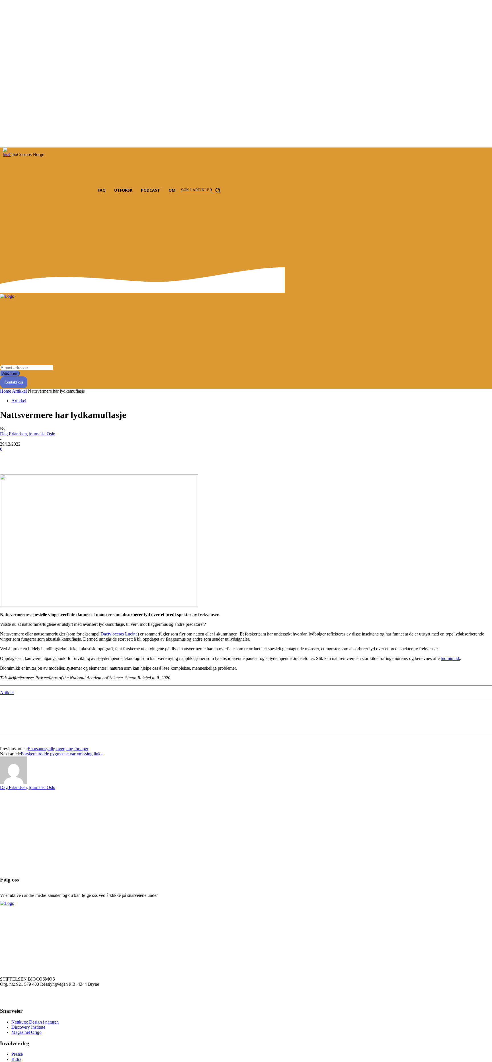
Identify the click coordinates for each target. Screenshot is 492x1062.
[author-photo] (13, 782)
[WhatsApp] (71, 458)
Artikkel (19, 391)
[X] (29, 458)
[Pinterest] (50, 458)
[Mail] (69, 190)
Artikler (7, 692)
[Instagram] (58, 190)
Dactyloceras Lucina (119, 634)
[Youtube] (79, 190)
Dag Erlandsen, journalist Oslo (27, 433)
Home (5, 391)
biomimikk (450, 658)
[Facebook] (48, 190)
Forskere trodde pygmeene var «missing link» (62, 753)
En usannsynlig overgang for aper (58, 748)
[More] (91, 458)
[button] (202, 190)
